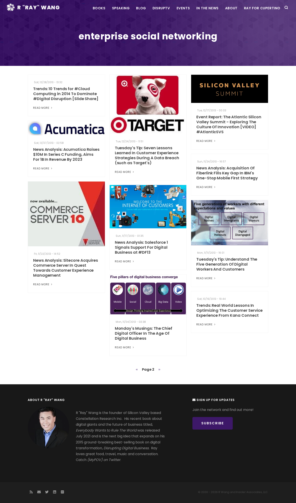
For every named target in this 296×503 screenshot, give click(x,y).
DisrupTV (161, 8)
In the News (207, 8)
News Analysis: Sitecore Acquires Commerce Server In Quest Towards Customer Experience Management (65, 268)
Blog (141, 8)
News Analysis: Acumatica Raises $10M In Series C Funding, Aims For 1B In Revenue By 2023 (66, 154)
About (231, 8)
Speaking (121, 8)
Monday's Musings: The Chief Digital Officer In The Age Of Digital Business (143, 333)
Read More (41, 108)
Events (183, 8)
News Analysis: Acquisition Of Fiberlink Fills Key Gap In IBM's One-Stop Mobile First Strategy (227, 173)
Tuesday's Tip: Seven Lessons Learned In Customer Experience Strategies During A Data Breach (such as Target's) (147, 155)
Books (99, 8)
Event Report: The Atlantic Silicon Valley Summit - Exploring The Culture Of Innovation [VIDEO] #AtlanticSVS (228, 124)
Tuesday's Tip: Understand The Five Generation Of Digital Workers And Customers (226, 264)
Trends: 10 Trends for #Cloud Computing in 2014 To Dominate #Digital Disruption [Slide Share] (65, 93)
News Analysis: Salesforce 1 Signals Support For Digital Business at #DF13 (141, 247)
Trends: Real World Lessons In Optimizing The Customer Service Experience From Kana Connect (229, 310)
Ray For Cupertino (262, 8)
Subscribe (212, 423)
